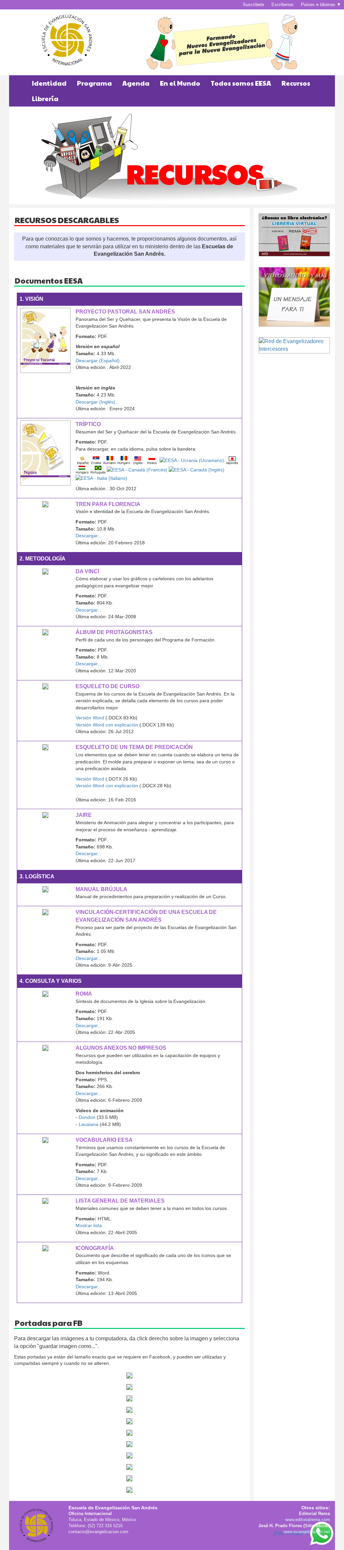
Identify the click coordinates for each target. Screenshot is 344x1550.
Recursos (296, 83)
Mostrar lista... (91, 1225)
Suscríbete (253, 4)
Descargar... (88, 535)
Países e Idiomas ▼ (321, 4)
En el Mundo (180, 83)
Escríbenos (282, 4)
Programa (94, 83)
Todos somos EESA (241, 83)
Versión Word (90, 717)
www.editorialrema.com (307, 1519)
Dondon (86, 1117)
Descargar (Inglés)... (97, 402)
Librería (45, 98)
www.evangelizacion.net (307, 1531)
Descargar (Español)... (100, 360)
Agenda (135, 83)
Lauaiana (88, 1124)
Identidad (49, 83)
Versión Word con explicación (107, 724)
